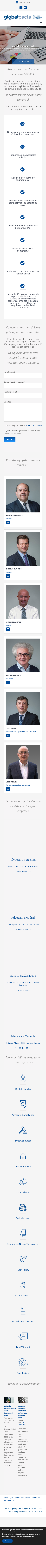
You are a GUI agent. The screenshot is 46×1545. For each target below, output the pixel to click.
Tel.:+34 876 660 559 (23, 990)
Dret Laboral (23, 1192)
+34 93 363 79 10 (24, 3)
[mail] (8, 522)
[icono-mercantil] (23, 1203)
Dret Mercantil (23, 1218)
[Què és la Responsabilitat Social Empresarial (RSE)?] (9, 1400)
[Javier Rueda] (23, 692)
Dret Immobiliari (23, 1166)
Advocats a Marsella (23, 1036)
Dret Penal (23, 1269)
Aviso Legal (8, 1497)
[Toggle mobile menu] (41, 22)
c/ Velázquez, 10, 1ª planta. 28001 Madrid (23, 924)
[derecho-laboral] (23, 1177)
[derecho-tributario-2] (23, 1332)
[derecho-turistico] (23, 1358)
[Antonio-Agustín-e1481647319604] (23, 639)
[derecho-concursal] (23, 1126)
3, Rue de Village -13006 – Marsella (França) (23, 1043)
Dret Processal (23, 1295)
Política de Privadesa (34, 425)
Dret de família (23, 1089)
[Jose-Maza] (23, 746)
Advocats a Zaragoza (23, 975)
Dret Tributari (23, 1347)
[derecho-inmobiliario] (23, 1152)
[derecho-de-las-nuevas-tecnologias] (23, 1229)
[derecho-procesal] (23, 1281)
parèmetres (29, 1536)
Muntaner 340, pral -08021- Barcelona (23, 866)
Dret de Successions (23, 1321)
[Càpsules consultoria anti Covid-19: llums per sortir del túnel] (23, 1400)
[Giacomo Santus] (23, 586)
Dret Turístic (23, 1373)
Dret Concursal (23, 1140)
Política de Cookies (22, 1497)
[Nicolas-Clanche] (23, 533)
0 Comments (21, 1423)
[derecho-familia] (23, 1074)
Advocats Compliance (23, 1115)
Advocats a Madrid (23, 917)
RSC (14, 1500)
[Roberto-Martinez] (23, 479)
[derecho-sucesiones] (23, 1306)
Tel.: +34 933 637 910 (23, 871)
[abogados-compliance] (23, 1100)
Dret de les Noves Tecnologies (23, 1244)
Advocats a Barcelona (23, 859)
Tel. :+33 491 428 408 (23, 1048)
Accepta (7, 1541)
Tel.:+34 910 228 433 (23, 929)
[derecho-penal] (23, 1255)
